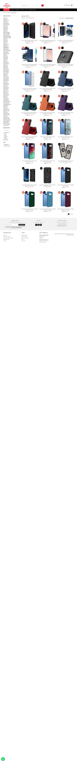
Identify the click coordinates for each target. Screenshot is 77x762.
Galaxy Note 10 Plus (7, 50)
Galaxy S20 (5, 22)
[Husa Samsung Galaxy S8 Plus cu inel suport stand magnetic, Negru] (65, 151)
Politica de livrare (6, 239)
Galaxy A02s (5, 57)
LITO (5, 135)
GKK (5, 133)
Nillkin (5, 138)
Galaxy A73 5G (6, 95)
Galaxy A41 (5, 82)
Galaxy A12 (5, 61)
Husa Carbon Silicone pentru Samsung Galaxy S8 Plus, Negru (29, 41)
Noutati (12, 9)
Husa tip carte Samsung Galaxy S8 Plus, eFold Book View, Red (29, 137)
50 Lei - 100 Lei (7, 145)
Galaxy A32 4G (6, 76)
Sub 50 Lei (6, 144)
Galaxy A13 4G (6, 62)
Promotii (17, 9)
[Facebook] (36, 225)
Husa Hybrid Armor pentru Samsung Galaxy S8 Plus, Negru (29, 185)
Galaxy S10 (5, 38)
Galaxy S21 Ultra (6, 110)
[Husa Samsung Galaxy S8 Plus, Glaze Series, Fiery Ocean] (29, 151)
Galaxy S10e (5, 41)
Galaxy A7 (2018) (6, 35)
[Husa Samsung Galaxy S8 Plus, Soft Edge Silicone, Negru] (65, 175)
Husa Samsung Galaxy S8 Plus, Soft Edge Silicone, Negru (65, 185)
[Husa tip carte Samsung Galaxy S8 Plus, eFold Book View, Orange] (47, 102)
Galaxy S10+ (5, 40)
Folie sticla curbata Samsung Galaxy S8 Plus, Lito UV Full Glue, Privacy (65, 41)
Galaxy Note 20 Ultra (7, 104)
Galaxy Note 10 (6, 49)
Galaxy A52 (5, 85)
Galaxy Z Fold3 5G (6, 123)
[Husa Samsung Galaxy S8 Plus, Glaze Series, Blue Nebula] (47, 127)
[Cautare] (42, 5)
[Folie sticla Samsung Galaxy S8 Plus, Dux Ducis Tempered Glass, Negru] (47, 30)
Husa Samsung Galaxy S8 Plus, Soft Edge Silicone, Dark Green (29, 209)
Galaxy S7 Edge (6, 53)
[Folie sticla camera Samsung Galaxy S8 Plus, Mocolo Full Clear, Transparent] (65, 54)
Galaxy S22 (5, 112)
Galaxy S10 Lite (6, 20)
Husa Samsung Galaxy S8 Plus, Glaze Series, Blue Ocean (65, 137)
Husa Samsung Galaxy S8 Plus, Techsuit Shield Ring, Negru (47, 185)
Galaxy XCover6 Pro (7, 119)
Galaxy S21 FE (5, 108)
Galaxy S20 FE (5, 105)
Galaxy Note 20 (6, 102)
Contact (23, 9)
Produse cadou (32, 9)
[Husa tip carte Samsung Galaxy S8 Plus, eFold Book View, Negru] (47, 78)
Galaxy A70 (5, 31)
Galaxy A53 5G (6, 88)
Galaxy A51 (5, 18)
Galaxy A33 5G (6, 79)
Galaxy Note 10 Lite (6, 101)
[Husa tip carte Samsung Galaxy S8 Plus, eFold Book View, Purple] (65, 102)
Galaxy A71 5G (6, 91)
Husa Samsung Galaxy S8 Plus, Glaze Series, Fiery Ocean (29, 161)
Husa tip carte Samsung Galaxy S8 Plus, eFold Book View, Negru (47, 89)
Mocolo (5, 136)
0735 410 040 (63, 224)
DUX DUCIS (6, 132)
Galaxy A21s (5, 67)
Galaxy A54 (5, 89)
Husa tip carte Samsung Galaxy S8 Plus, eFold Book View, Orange (47, 113)
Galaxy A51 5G (6, 84)
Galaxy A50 (5, 29)
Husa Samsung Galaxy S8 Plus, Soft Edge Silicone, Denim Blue (47, 209)
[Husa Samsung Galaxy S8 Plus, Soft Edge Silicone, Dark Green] (29, 199)
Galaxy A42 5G (6, 83)
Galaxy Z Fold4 (6, 125)
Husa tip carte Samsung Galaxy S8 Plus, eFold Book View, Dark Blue (66, 89)
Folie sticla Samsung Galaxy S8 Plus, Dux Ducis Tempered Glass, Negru (47, 41)
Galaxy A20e (5, 27)
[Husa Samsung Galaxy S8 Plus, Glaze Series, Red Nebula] (47, 151)
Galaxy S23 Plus (6, 117)
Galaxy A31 (5, 75)
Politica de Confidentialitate (16, 227)
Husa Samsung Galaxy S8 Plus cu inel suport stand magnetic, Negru (65, 161)
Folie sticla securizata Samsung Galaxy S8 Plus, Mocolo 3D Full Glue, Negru (47, 65)
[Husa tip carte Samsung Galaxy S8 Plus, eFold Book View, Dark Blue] (65, 78)
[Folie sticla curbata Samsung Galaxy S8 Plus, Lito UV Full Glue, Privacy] (65, 30)
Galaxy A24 (5, 74)
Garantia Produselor (25, 238)
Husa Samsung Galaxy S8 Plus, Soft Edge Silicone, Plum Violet (65, 209)
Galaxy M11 (5, 96)
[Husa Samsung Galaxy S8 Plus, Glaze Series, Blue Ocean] (65, 127)
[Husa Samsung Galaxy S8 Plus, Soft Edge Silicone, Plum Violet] (65, 199)
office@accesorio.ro (62, 225)
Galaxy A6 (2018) (6, 32)
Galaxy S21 (5, 106)
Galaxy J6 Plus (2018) (7, 36)
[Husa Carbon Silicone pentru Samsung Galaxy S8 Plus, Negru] (29, 30)
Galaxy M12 (5, 97)
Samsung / (9, 12)
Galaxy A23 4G (6, 71)
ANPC (22, 239)
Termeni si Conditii (6, 236)
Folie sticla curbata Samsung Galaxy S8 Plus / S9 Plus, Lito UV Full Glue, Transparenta (29, 65)
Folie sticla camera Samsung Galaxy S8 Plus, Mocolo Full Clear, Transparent (65, 65)
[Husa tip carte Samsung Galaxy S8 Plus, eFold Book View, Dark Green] (29, 102)
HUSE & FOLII (6, 9)
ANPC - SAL (23, 240)
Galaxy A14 (5, 65)
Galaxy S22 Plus (6, 113)
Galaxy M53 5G (6, 100)
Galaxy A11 (5, 59)
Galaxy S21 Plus (6, 109)
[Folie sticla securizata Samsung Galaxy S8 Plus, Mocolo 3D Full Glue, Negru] (47, 54)
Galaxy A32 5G (6, 78)
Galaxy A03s (5, 58)
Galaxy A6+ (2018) (6, 33)
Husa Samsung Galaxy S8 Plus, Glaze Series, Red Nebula (47, 161)
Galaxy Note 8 (5, 48)
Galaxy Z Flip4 (5, 122)
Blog (27, 9)
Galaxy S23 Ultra (6, 118)
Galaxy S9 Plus (6, 44)
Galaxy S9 (5, 42)
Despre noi (5, 235)
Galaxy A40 (5, 28)
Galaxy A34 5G (6, 80)
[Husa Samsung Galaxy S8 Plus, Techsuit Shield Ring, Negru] (47, 175)
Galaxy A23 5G (6, 72)
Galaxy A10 (5, 25)
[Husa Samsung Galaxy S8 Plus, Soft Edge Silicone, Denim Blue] (47, 199)
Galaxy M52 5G (6, 99)
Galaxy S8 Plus (6, 46)
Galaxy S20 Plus (6, 23)
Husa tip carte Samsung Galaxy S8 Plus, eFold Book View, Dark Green (29, 113)
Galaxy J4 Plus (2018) (7, 37)
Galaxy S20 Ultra (6, 24)
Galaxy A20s (5, 66)
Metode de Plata (24, 235)
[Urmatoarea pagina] (72, 214)
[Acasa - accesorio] (9, 5)
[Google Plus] (41, 225)
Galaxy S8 (5, 45)
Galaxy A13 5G (6, 63)
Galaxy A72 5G (6, 93)
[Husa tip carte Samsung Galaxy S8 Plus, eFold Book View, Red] (29, 127)
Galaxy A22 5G (6, 70)
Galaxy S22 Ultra (6, 114)
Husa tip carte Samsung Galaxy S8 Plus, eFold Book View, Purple (66, 113)
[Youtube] (38, 225)
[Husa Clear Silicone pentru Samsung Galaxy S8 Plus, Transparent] (29, 78)
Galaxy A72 (5, 92)
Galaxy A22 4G (6, 68)
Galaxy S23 (5, 116)
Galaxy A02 (5, 55)
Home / (4, 12)
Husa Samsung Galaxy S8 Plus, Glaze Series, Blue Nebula (47, 137)
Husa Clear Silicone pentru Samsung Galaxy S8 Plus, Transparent (29, 89)
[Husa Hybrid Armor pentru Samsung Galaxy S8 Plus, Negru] (29, 175)
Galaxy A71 (5, 19)
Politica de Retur (24, 236)
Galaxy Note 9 (5, 52)
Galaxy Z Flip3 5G (6, 121)
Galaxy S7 (5, 54)
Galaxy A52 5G (6, 87)
